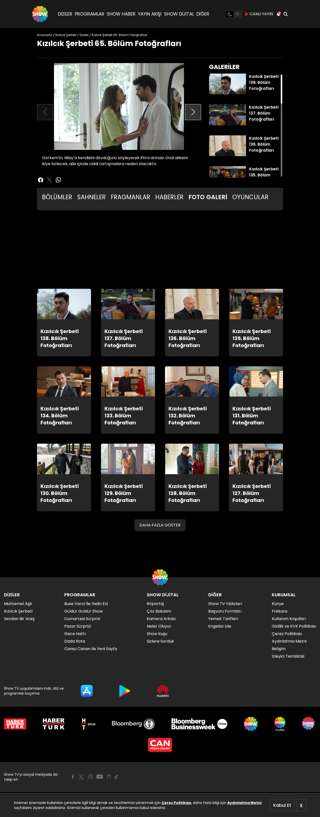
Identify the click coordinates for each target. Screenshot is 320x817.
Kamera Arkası (161, 619)
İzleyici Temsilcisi (288, 656)
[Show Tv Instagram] (90, 776)
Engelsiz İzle (219, 626)
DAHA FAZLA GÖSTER (160, 525)
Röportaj (155, 604)
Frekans (280, 611)
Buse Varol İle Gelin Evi (86, 604)
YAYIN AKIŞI (150, 14)
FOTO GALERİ (207, 197)
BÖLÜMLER (57, 197)
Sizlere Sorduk (160, 641)
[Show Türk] (280, 724)
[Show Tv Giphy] (108, 776)
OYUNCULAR (250, 197)
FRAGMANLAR (130, 197)
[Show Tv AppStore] (87, 691)
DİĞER (202, 14)
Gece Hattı (75, 634)
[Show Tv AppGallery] (163, 691)
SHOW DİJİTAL (179, 14)
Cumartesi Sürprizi (82, 619)
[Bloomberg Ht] (133, 723)
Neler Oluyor (159, 626)
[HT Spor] (88, 723)
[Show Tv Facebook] (73, 776)
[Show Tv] (40, 14)
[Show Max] (309, 724)
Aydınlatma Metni (244, 802)
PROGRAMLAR (89, 14)
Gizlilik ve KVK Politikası (294, 626)
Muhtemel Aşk (18, 604)
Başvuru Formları (225, 611)
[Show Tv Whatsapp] (58, 180)
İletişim (279, 649)
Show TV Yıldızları (225, 604)
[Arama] (285, 14)
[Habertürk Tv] (54, 723)
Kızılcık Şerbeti (18, 611)
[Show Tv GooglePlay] (125, 691)
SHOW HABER (121, 14)
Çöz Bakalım (159, 611)
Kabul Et (282, 805)
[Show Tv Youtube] (99, 776)
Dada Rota (74, 641)
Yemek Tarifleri (223, 619)
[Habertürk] (15, 723)
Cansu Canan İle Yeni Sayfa (90, 649)
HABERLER (169, 197)
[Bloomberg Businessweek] (199, 723)
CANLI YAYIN (261, 14)
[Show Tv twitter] (49, 179)
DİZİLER (65, 14)
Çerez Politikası (176, 802)
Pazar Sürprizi (77, 626)
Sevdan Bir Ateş (19, 619)
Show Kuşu (157, 634)
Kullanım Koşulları (289, 619)
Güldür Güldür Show (83, 611)
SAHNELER (91, 197)
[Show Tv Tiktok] (116, 776)
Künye (278, 604)
